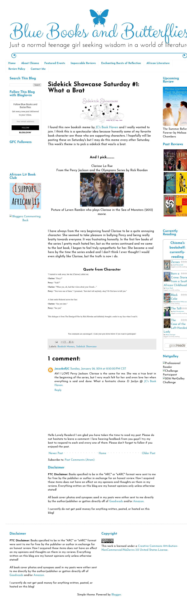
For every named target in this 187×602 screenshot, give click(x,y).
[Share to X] (67, 342)
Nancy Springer (171, 334)
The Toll (176, 308)
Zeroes (175, 262)
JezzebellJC (61, 368)
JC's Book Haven (107, 127)
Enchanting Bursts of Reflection (121, 63)
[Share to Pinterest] (72, 342)
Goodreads (116, 501)
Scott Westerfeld (178, 265)
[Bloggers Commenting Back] (25, 220)
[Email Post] (56, 342)
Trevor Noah (169, 288)
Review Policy (16, 69)
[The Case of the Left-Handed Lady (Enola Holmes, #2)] (167, 327)
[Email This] (62, 342)
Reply (57, 390)
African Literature (158, 63)
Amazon (138, 501)
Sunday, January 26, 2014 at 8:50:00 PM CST (98, 368)
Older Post (148, 453)
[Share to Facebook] (70, 342)
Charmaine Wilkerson (180, 302)
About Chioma (30, 63)
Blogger (116, 594)
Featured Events (54, 63)
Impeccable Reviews (83, 63)
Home (12, 63)
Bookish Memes (66, 346)
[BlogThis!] (64, 342)
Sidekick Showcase (86, 346)
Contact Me (38, 69)
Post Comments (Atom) (80, 460)
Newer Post (56, 453)
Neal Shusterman (178, 311)
